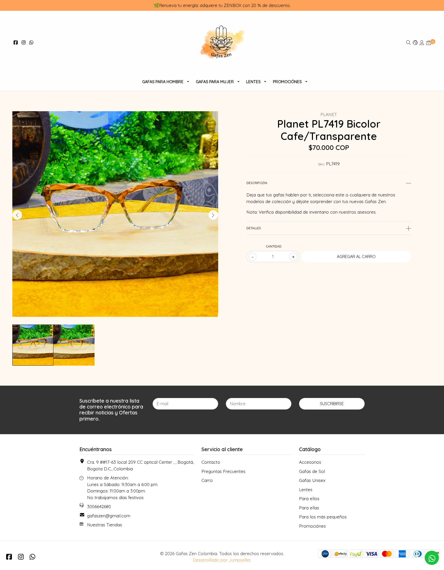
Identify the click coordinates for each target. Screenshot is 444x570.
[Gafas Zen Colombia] (222, 42)
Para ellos (309, 498)
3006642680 (99, 506)
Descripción (256, 183)
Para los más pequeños (323, 516)
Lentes (253, 81)
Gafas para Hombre (162, 81)
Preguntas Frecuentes (223, 471)
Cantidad (274, 246)
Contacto (210, 462)
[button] (415, 42)
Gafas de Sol (312, 471)
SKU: (321, 164)
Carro (207, 480)
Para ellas (309, 507)
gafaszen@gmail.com (108, 515)
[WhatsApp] (31, 42)
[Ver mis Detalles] (422, 42)
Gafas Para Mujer (215, 81)
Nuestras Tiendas (104, 524)
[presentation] (17, 215)
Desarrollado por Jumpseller (221, 560)
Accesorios (310, 462)
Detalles (253, 228)
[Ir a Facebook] (16, 42)
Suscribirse (332, 403)
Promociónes (287, 81)
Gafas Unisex (312, 480)
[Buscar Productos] (408, 42)
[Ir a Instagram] (24, 42)
